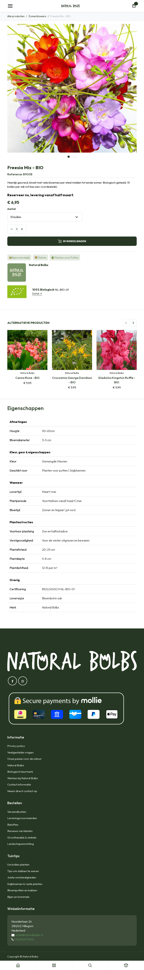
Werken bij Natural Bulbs (22, 778)
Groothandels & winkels (21, 837)
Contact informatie (19, 784)
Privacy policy (16, 746)
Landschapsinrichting (20, 844)
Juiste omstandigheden (21, 877)
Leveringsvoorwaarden (22, 818)
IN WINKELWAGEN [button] (74, 241)
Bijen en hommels (18, 897)
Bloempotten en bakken (22, 890)
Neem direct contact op (22, 791)
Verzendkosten (16, 811)
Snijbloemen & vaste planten (24, 884)
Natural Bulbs (15, 765)
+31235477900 (24, 939)
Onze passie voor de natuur (24, 759)
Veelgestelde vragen (20, 752)
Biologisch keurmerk (20, 771)
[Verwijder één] (12, 229)
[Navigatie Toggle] (10, 6)
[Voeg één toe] (22, 229)
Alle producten (16, 16)
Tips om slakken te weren (23, 871)
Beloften (12, 824)
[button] (13, 88)
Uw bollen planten (18, 864)
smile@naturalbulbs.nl (29, 935)
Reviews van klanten (20, 831)
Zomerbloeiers (37, 16)
